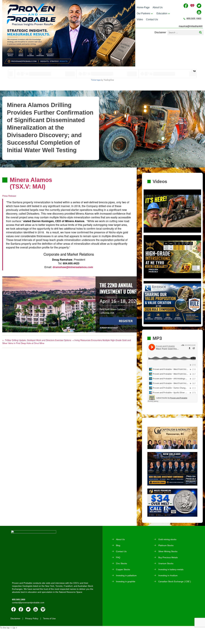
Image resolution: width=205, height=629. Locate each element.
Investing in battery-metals (170, 569)
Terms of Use (49, 618)
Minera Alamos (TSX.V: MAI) (31, 183)
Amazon (21, 609)
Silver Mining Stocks (167, 551)
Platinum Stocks (165, 545)
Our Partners (143, 13)
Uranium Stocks (165, 563)
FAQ (118, 557)
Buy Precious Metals (168, 557)
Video (140, 19)
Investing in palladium (126, 575)
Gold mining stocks (167, 539)
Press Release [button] (9, 195)
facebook (13, 609)
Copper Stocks (123, 569)
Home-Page (143, 7)
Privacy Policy (31, 618)
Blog (118, 545)
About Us (158, 7)
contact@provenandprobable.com (28, 602)
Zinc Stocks (121, 563)
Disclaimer (160, 32)
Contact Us (152, 19)
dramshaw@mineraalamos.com (73, 267)
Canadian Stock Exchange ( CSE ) (174, 581)
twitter (28, 609)
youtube (35, 609)
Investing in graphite (125, 581)
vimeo (43, 609)
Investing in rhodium (168, 575)
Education (162, 13)
